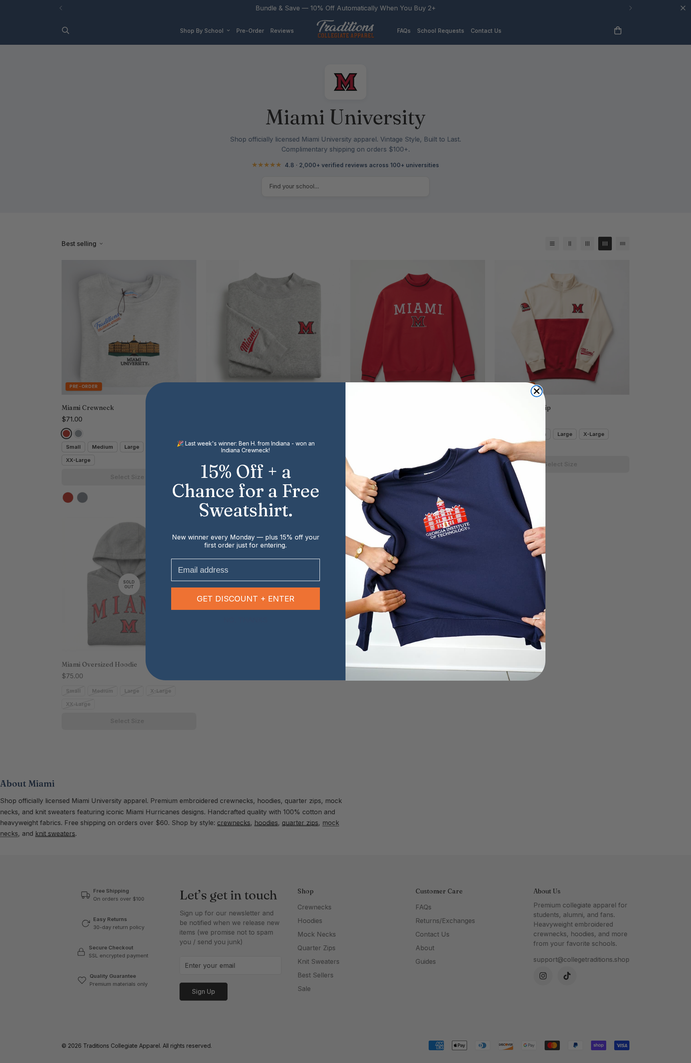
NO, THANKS (246, 620)
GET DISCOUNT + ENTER (245, 599)
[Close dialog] (536, 391)
